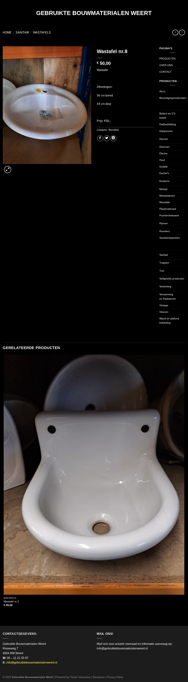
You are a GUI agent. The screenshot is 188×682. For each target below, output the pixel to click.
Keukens (164, 181)
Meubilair (164, 202)
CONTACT (165, 71)
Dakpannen (166, 131)
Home (7, 32)
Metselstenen (167, 195)
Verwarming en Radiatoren (167, 296)
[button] (7, 169)
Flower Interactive (80, 677)
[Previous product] (182, 32)
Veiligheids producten (171, 278)
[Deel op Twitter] (107, 138)
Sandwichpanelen (169, 237)
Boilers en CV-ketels (167, 115)
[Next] (16, 167)
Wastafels (42, 32)
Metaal (163, 189)
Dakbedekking (167, 124)
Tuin (161, 270)
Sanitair (22, 32)
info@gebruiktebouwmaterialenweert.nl (31, 662)
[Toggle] (162, 104)
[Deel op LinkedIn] (113, 138)
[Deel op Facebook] (100, 138)
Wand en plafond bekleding (169, 320)
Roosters (164, 231)
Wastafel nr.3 (11, 601)
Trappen (164, 262)
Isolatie (163, 166)
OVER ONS (166, 65)
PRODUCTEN (167, 58)
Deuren (163, 138)
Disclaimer (99, 677)
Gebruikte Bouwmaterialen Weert (94, 13)
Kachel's (164, 173)
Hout (162, 160)
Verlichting (165, 286)
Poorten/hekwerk (169, 215)
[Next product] (175, 32)
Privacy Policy (115, 677)
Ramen (163, 223)
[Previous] (4, 619)
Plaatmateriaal (167, 208)
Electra (163, 153)
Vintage (163, 305)
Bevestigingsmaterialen (172, 97)
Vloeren (163, 311)
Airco (162, 91)
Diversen (164, 146)
